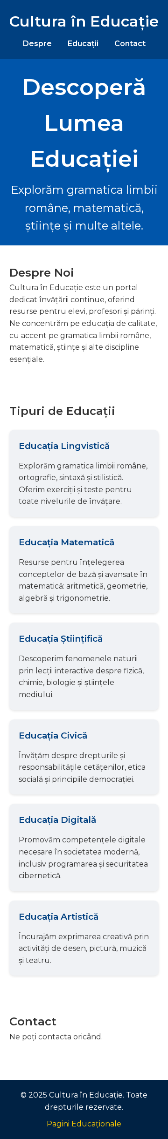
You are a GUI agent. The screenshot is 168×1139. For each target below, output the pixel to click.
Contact (130, 43)
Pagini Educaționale (84, 1123)
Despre (37, 43)
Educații (83, 43)
